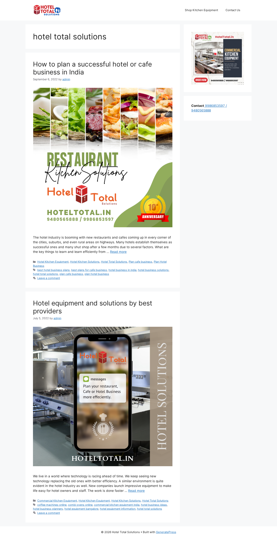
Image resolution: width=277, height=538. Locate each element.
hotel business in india (122, 270)
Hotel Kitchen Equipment (53, 261)
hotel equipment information (117, 508)
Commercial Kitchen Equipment (57, 500)
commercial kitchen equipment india (116, 504)
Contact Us (233, 10)
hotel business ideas (154, 504)
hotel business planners (48, 508)
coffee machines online (52, 504)
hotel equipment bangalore (81, 508)
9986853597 (214, 106)
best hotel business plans (53, 270)
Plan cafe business (140, 261)
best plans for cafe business (89, 270)
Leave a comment (48, 278)
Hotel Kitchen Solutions (84, 261)
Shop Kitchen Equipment (201, 10)
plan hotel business (97, 274)
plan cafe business (71, 274)
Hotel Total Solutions (114, 261)
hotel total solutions (45, 274)
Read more (118, 252)
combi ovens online (80, 504)
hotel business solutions (153, 270)
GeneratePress (166, 532)
